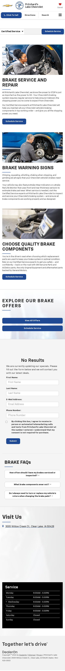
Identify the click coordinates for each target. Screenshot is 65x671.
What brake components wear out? (32, 485)
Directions (30, 15)
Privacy (40, 655)
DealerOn (23, 655)
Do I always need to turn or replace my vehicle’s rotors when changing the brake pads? (32, 494)
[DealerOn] (10, 652)
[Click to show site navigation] (60, 15)
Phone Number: (13, 410)
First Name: (12, 378)
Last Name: (12, 389)
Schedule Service (53, 31)
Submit (13, 441)
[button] (11, 15)
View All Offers (32, 321)
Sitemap (31, 655)
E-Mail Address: (14, 400)
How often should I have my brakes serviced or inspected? (32, 474)
